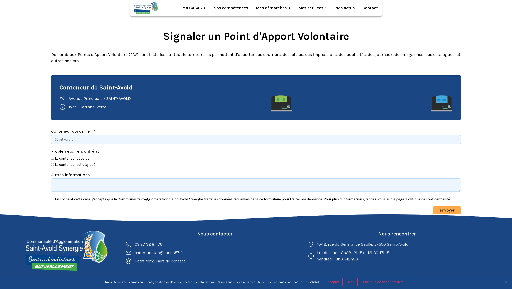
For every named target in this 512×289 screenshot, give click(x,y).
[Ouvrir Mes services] (325, 8)
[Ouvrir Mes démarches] (289, 8)
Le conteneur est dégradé (75, 164)
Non (351, 282)
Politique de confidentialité (383, 282)
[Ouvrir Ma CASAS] (204, 8)
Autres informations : (71, 174)
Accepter (332, 282)
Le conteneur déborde (72, 158)
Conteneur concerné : (72, 131)
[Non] (505, 281)
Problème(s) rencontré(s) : (76, 151)
